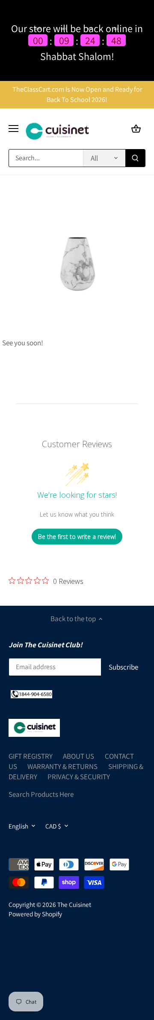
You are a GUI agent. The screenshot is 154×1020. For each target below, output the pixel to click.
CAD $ (53, 826)
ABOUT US (78, 756)
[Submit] (135, 158)
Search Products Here (41, 794)
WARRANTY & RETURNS (62, 766)
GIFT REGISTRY (31, 756)
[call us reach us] (31, 694)
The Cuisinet (74, 904)
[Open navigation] (13, 128)
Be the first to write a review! (77, 536)
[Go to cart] (136, 129)
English (18, 826)
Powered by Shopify (35, 913)
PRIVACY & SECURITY (78, 776)
